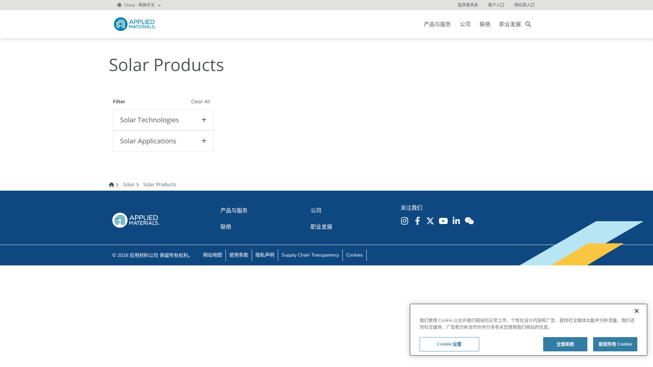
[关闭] (636, 310)
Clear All (200, 101)
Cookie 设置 (449, 344)
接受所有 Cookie (615, 344)
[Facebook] (418, 221)
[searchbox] (528, 24)
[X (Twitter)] (431, 221)
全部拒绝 (565, 344)
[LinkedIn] (457, 221)
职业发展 (510, 24)
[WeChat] (470, 221)
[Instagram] (405, 221)
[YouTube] (444, 221)
